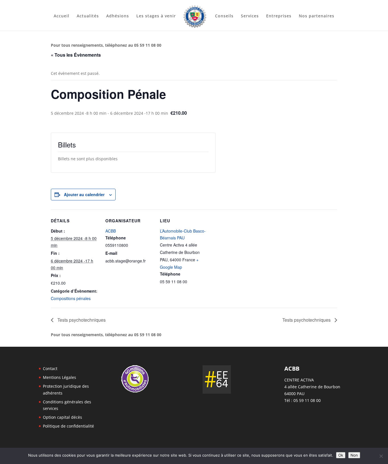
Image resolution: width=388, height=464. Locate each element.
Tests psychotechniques (81, 320)
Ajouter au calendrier (84, 194)
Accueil (61, 16)
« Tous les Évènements (76, 55)
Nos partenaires (316, 16)
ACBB (110, 231)
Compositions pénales (71, 298)
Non (354, 455)
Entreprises (278, 16)
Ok (340, 455)
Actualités (88, 16)
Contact (50, 368)
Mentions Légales (59, 377)
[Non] (381, 456)
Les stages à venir (156, 16)
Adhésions (117, 16)
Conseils (224, 16)
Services (250, 16)
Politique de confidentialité (68, 426)
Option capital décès (62, 417)
